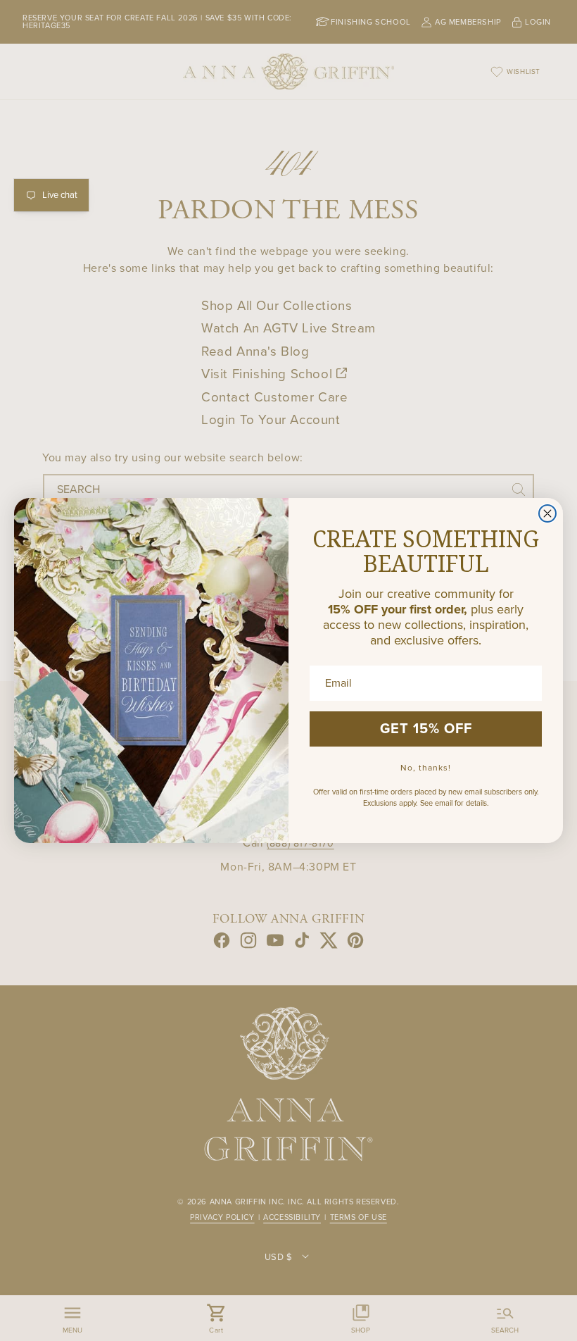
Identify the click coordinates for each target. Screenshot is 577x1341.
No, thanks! (425, 768)
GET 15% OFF (426, 729)
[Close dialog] (547, 513)
